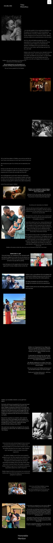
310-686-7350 (8, 6)
